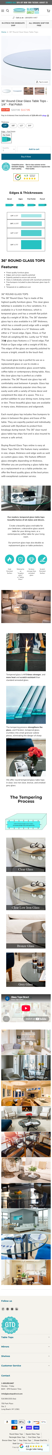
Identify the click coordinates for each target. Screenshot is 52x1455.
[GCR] (21, 1446)
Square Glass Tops (33, 1434)
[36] (6, 91)
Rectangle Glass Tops (17, 1437)
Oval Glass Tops (34, 1437)
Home (3, 32)
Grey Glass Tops (25, 1440)
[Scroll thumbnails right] (48, 91)
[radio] (5, 125)
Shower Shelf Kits (40, 1440)
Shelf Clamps (17, 1443)
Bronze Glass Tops (9, 1440)
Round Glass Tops (16, 1434)
